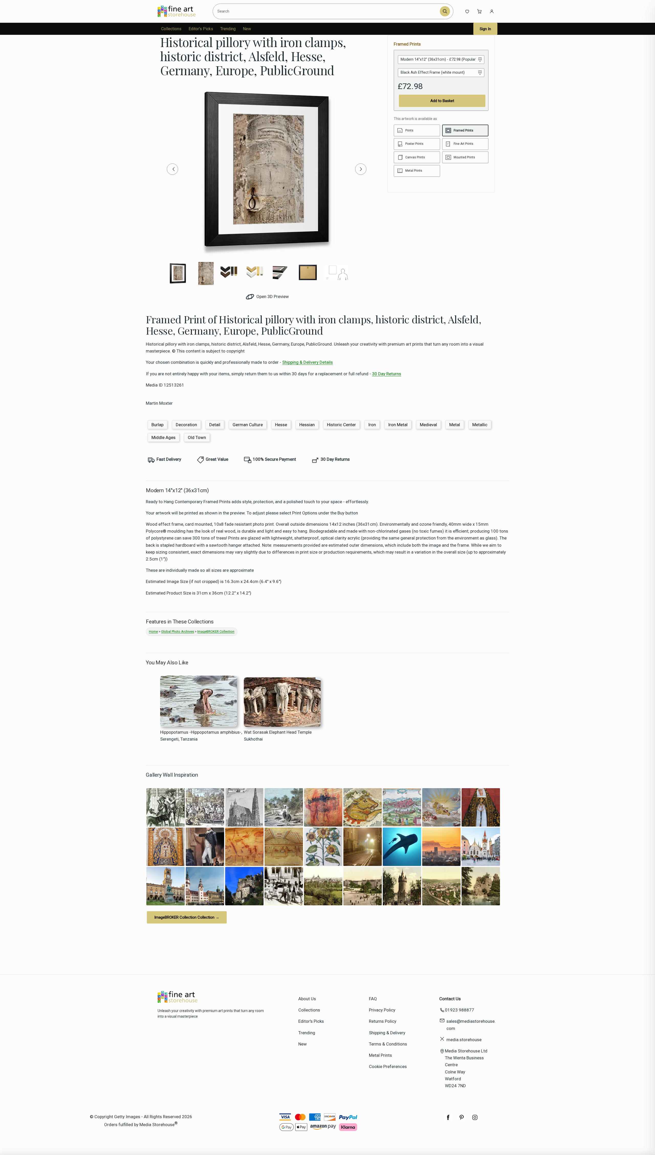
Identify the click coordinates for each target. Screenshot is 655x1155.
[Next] (360, 169)
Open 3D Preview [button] (272, 296)
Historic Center (341, 424)
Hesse (281, 424)
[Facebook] (448, 1120)
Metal (454, 424)
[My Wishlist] (467, 11)
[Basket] (479, 11)
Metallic (479, 424)
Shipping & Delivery (387, 1032)
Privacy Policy (382, 1010)
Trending (228, 28)
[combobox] (327, 11)
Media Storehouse (156, 1124)
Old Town (197, 437)
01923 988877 (459, 1010)
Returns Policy (382, 1021)
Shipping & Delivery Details (307, 362)
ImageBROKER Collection (215, 631)
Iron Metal (398, 424)
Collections (171, 28)
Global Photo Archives (177, 631)
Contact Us (450, 998)
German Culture (248, 424)
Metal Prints (380, 1055)
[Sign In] (491, 11)
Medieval (428, 424)
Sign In (485, 29)
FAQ (373, 998)
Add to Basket (442, 100)
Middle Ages (163, 437)
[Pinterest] (461, 1120)
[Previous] (172, 169)
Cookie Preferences (388, 1066)
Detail (214, 424)
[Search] (445, 11)
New (247, 28)
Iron (372, 424)
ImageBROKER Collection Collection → (186, 917)
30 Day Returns (386, 373)
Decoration (186, 424)
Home (153, 631)
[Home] (181, 11)
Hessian (307, 424)
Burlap (157, 424)
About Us (307, 998)
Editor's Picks (201, 28)
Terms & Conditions (388, 1044)
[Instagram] (475, 1120)
